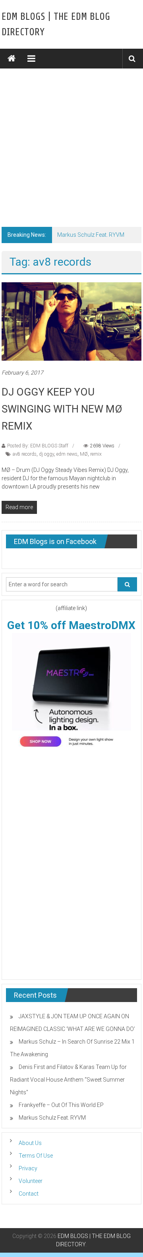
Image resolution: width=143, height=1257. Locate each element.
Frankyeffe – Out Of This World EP (61, 1105)
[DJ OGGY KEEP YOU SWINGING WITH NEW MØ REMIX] (72, 321)
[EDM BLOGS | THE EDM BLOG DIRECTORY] (11, 58)
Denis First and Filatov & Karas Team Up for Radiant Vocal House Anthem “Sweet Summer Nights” (68, 1079)
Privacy (28, 1168)
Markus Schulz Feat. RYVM (90, 235)
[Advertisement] (71, 143)
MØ (84, 454)
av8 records (25, 454)
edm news (66, 454)
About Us (30, 1143)
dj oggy (46, 454)
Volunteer (31, 1181)
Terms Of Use (36, 1155)
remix (96, 454)
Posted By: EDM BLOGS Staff (37, 446)
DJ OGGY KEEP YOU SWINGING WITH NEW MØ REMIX (62, 409)
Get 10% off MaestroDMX (71, 625)
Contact (29, 1193)
